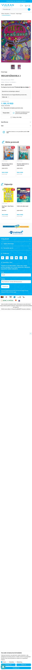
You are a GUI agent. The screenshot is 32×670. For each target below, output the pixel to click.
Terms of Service (10, 292)
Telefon (3, 279)
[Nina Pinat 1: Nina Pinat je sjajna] (8, 195)
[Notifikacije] (3, 666)
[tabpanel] (16, 41)
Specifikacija (4, 122)
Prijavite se (5, 286)
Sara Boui (4, 210)
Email (2, 272)
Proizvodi (13, 13)
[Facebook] (2, 257)
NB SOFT (19, 309)
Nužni (4, 662)
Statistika (11, 662)
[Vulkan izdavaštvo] (7, 5)
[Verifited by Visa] (19, 300)
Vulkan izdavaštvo (5, 13)
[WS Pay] (19, 297)
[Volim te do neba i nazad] (23, 195)
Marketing (19, 662)
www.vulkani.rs (8, 309)
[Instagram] (11, 257)
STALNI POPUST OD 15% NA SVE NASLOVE (16, 1)
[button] (26, 6)
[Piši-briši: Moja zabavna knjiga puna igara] (8, 153)
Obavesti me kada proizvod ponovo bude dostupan (22, 112)
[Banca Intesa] (7, 300)
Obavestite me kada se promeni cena (13, 108)
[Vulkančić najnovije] (3, 190)
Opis (2, 125)
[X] (7, 257)
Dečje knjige (18, 13)
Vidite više (4, 97)
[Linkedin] (25, 257)
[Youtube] (16, 257)
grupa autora (8, 85)
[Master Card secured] (16, 300)
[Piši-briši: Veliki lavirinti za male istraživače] (23, 153)
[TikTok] (20, 257)
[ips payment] (23, 297)
